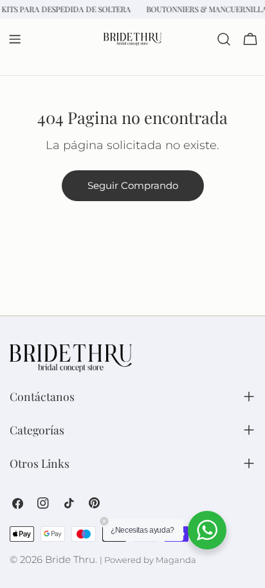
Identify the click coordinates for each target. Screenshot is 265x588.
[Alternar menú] (15, 39)
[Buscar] (224, 39)
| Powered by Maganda (148, 560)
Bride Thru (70, 559)
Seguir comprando (132, 185)
